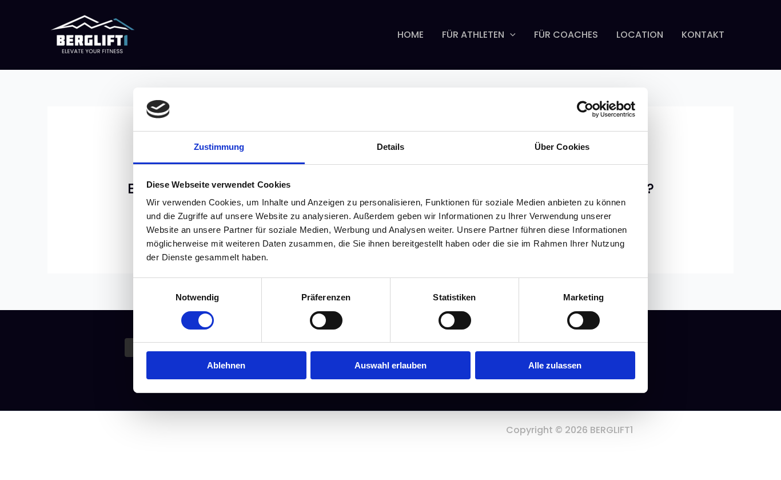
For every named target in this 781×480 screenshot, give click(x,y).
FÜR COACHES (566, 34)
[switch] (326, 320)
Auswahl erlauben (390, 365)
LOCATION (639, 34)
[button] (510, 35)
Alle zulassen (554, 365)
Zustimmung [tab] (219, 147)
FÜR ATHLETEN (473, 34)
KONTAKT (703, 34)
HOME (410, 34)
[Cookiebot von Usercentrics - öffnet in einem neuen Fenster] (585, 109)
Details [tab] (391, 147)
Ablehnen (226, 365)
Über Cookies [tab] (562, 147)
